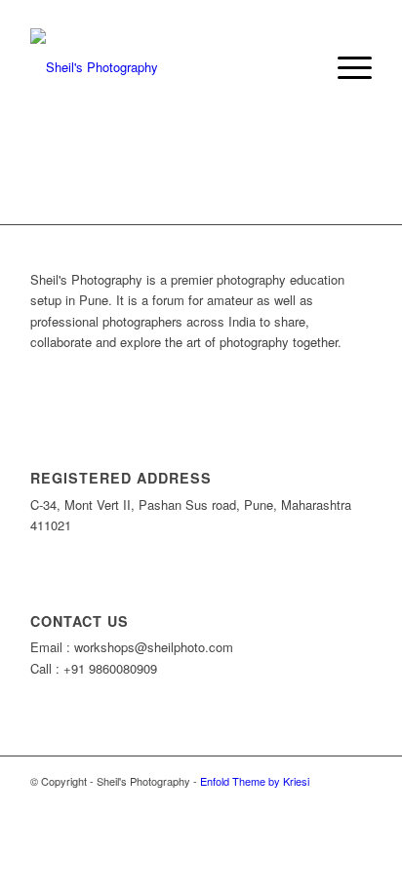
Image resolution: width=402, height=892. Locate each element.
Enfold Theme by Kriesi (254, 781)
